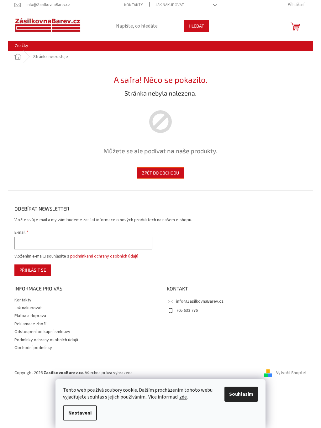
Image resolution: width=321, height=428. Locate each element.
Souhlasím (241, 394)
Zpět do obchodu (160, 172)
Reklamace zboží (30, 324)
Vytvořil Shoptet (291, 373)
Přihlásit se (32, 270)
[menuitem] (21, 46)
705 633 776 (187, 310)
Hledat (196, 26)
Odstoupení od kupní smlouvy (42, 332)
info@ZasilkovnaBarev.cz (200, 301)
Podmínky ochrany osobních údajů (46, 340)
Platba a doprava (30, 316)
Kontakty (133, 5)
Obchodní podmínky (33, 348)
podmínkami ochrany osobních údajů (104, 256)
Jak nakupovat (169, 5)
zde (183, 397)
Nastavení (80, 413)
